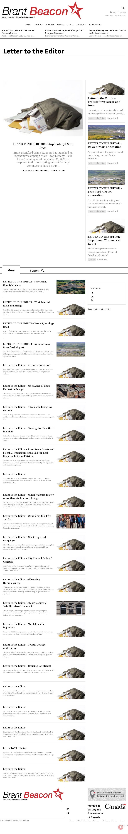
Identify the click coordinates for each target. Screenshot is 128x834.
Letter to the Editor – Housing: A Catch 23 (27, 665)
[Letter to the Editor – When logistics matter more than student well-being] (71, 500)
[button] (123, 8)
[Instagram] (92, 299)
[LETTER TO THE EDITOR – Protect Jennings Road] (71, 329)
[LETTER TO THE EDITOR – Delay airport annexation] (106, 132)
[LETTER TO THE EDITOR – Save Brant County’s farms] (71, 287)
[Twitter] (92, 296)
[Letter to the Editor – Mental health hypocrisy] (71, 629)
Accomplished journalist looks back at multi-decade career (107, 31)
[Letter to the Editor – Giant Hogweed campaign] (71, 542)
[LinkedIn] (67, 812)
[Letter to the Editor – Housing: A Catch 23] (71, 671)
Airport (92, 259)
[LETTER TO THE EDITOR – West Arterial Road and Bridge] (71, 307)
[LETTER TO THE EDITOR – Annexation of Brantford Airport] (71, 349)
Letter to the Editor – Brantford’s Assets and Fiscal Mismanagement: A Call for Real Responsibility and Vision (28, 453)
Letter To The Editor (15, 748)
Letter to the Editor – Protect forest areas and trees (104, 101)
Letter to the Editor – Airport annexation (26, 365)
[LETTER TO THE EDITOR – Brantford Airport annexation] (106, 177)
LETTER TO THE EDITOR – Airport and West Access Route (105, 240)
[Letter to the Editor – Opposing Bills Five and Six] (71, 521)
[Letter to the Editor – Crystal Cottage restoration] (71, 650)
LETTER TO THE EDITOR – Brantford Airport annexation (105, 191)
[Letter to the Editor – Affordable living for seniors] (71, 412)
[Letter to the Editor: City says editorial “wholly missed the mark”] (71, 608)
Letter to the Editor (35, 170)
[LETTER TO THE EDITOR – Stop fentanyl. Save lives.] (43, 108)
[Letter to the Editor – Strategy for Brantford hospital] (71, 433)
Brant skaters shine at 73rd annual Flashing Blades (18, 31)
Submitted (58, 170)
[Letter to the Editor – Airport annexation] (71, 370)
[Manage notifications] (120, 827)
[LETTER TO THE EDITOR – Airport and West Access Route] (106, 226)
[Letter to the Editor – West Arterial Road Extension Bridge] (71, 391)
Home (90, 309)
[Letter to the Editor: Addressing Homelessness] (71, 585)
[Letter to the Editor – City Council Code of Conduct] (71, 564)
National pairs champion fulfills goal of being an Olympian (63, 31)
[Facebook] (92, 292)
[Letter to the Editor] (71, 479)
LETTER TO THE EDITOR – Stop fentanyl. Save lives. (43, 145)
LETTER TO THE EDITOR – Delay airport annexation (105, 145)
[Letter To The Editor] (71, 753)
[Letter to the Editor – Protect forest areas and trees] (106, 87)
